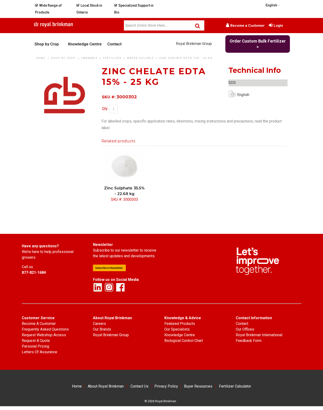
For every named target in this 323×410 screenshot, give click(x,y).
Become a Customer (247, 25)
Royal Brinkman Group (194, 43)
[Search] (197, 26)
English (241, 94)
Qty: (105, 108)
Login (278, 25)
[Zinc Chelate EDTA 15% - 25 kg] (64, 69)
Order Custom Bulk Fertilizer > (258, 44)
